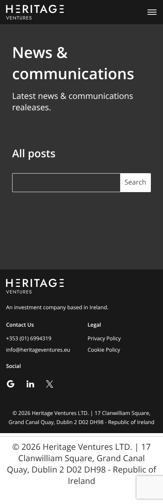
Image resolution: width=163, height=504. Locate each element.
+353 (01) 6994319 (29, 338)
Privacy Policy (104, 338)
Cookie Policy (104, 350)
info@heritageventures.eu (38, 350)
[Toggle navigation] (150, 12)
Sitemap (81, 492)
